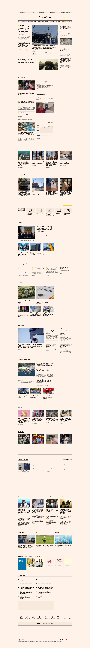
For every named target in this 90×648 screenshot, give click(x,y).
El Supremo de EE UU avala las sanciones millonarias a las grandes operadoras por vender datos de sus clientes (35, 314)
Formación (25, 556)
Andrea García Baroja (21, 520)
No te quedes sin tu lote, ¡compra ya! (67, 565)
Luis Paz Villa (47, 422)
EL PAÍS (58, 21)
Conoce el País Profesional (45, 623)
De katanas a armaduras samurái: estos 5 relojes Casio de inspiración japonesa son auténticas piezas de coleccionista (65, 511)
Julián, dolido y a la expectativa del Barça (44, 545)
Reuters (37, 373)
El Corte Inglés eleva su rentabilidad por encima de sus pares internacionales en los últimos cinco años (24, 44)
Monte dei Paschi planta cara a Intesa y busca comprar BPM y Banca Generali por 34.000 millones (51, 344)
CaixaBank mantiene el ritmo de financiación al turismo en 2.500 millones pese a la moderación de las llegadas (26, 134)
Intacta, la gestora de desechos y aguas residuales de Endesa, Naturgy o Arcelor (38, 420)
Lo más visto (21, 575)
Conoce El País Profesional (67, 205)
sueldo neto (33, 618)
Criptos (20, 222)
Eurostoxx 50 (52, 12)
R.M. (18, 349)
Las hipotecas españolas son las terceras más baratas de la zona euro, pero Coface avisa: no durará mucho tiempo (66, 193)
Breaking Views (49, 496)
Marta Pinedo (61, 423)
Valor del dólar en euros (64, 12)
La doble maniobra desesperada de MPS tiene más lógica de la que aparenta (38, 268)
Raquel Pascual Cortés (21, 106)
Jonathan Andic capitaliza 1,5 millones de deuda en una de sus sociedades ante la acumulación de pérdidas (26, 93)
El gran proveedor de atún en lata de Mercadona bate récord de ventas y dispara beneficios (26, 378)
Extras (20, 407)
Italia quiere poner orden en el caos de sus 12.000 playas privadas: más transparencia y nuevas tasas (65, 48)
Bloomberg (47, 347)
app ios (64, 618)
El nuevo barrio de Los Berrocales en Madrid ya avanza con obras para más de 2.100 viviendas (37, 193)
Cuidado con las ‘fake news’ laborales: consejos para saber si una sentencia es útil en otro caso (38, 516)
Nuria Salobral (48, 333)
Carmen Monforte (38, 303)
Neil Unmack (33, 275)
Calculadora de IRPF (39, 214)
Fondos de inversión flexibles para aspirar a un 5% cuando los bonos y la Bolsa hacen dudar (24, 29)
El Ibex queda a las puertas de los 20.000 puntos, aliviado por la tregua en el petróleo (44, 81)
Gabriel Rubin (47, 518)
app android (69, 618)
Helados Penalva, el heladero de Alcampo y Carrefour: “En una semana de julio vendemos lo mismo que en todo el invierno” (24, 420)
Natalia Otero (38, 95)
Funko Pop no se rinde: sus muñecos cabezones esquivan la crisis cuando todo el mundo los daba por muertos (44, 93)
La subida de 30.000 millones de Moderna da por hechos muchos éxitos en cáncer (51, 522)
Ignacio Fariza (20, 116)
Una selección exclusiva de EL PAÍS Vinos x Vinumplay (34, 569)
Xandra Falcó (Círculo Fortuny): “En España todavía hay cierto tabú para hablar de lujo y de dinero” (24, 523)
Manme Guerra (20, 525)
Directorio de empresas (67, 214)
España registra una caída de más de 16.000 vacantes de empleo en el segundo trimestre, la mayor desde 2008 (23, 315)
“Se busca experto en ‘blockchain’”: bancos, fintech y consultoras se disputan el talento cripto (35, 253)
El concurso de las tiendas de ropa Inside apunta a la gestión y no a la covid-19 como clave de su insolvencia (44, 364)
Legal (33, 496)
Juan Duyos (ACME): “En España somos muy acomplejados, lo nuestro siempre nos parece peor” (66, 60)
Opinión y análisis (23, 264)
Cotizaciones (42, 21)
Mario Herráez (20, 548)
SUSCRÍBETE (63, 21)
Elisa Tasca (44, 256)
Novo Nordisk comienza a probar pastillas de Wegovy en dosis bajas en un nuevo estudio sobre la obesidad (27, 588)
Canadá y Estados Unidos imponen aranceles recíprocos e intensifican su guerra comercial (65, 27)
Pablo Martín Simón (62, 334)
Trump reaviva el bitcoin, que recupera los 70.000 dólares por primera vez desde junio (44, 229)
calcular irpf (21, 618)
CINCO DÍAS (61, 273)
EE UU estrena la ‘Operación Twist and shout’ (52, 511)
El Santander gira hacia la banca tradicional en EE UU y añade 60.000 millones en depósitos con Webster (44, 380)
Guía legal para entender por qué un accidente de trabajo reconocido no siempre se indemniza (37, 511)
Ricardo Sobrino (20, 137)
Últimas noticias (52, 21)
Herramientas (22, 205)
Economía (38, 21)
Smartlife (62, 496)
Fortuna (20, 496)
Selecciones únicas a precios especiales (58, 565)
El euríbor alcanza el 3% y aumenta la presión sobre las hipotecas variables (38, 162)
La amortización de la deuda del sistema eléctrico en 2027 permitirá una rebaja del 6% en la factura (44, 301)
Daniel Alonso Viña (20, 424)
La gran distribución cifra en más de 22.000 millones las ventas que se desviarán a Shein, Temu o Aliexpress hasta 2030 (48, 397)
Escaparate (30, 556)
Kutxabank (69, 459)
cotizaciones (58, 618)
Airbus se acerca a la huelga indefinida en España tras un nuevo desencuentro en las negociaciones (35, 396)
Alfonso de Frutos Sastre (63, 519)
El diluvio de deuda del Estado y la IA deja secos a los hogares (52, 517)
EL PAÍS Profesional (37, 556)
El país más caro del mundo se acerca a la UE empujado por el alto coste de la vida (26, 114)
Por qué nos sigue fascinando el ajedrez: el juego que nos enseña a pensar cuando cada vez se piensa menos (24, 447)
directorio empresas (52, 618)
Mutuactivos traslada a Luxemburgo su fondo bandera (64, 464)
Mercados (35, 21)
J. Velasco (33, 523)
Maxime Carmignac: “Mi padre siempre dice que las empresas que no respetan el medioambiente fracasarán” (38, 465)
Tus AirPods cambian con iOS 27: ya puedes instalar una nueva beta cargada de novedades (66, 522)
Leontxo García (20, 451)
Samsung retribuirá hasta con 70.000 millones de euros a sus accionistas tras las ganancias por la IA (31, 346)
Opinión (56, 21)
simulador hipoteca (27, 618)
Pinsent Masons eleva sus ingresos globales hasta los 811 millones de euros (37, 521)
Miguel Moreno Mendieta (21, 34)
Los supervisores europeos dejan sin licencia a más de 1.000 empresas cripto (48, 253)
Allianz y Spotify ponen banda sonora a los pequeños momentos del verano (44, 114)
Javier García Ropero (21, 380)
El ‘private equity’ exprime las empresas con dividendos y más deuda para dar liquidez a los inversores (65, 331)
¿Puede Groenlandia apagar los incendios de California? (63, 546)
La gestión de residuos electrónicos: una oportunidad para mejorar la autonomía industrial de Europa (24, 271)
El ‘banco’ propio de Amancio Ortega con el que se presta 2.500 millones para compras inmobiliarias (51, 163)
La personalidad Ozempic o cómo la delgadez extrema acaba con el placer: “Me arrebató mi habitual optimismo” (66, 447)
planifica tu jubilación (39, 618)
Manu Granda (33, 51)
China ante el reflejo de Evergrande (64, 268)
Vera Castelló (48, 471)
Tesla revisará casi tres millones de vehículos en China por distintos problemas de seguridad (44, 370)
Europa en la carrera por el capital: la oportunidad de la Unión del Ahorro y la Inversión (51, 269)
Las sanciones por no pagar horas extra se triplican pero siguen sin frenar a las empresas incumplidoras (26, 103)
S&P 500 (30, 12)
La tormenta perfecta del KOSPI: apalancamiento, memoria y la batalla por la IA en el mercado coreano (24, 163)
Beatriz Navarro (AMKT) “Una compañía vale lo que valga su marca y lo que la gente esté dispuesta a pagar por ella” (24, 511)
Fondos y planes (47, 21)
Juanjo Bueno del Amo (63, 165)
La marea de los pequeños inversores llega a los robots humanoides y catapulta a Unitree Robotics (66, 344)
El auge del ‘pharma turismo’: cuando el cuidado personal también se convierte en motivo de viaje (38, 446)
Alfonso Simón (48, 167)
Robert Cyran (47, 524)
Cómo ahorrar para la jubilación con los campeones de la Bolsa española (51, 465)
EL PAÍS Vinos (20, 556)
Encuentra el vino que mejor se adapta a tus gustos (50, 565)
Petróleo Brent (41, 12)
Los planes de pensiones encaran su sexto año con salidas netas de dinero (23, 471)
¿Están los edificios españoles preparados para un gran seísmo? (65, 162)
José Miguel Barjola (34, 518)
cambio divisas (46, 618)
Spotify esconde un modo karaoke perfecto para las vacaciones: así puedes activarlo (65, 517)
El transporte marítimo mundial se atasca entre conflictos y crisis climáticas (26, 61)
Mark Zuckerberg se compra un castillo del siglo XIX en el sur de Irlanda (25, 301)
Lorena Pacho (61, 51)
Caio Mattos (38, 84)
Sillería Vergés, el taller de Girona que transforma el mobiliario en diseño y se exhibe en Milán (65, 420)
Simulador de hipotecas (48, 214)
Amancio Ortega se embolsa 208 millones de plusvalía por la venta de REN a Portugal (23, 396)
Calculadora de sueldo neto (30, 214)
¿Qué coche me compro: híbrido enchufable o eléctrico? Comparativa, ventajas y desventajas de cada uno (25, 546)
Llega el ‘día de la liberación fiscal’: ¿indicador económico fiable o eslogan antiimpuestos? (48, 314)
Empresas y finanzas (30, 21)
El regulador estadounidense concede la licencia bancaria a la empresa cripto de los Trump (23, 254)
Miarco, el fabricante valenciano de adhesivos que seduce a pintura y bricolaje (52, 419)
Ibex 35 (21, 12)
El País (19, 303)
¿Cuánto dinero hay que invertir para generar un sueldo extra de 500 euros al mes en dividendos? (52, 193)
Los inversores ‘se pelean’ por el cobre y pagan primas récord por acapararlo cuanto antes (51, 330)
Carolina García (48, 452)
